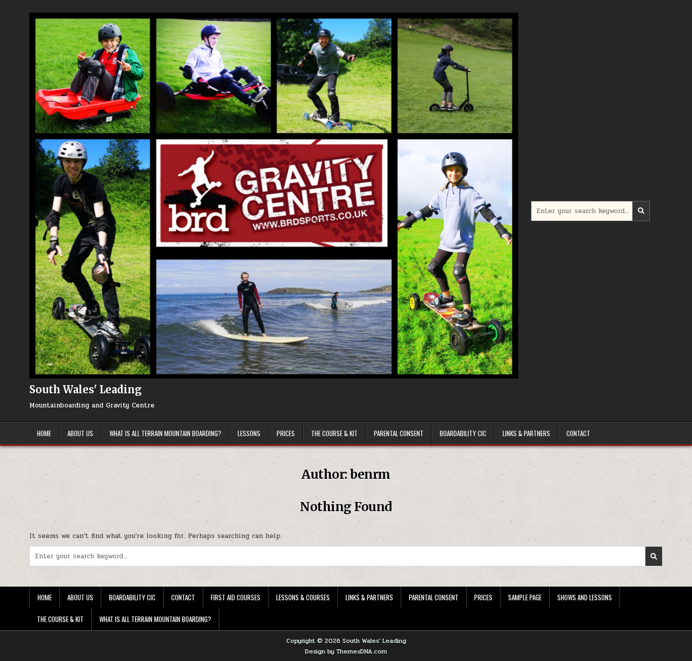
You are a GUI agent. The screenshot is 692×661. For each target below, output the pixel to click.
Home (44, 433)
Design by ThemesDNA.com (346, 651)
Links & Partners (526, 433)
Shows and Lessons (584, 597)
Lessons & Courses (303, 597)
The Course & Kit (334, 433)
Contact (578, 433)
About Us (80, 433)
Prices (286, 433)
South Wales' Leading (85, 389)
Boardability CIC (463, 433)
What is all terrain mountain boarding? (165, 433)
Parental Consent (399, 433)
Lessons (249, 433)
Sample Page (525, 597)
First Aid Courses (235, 597)
